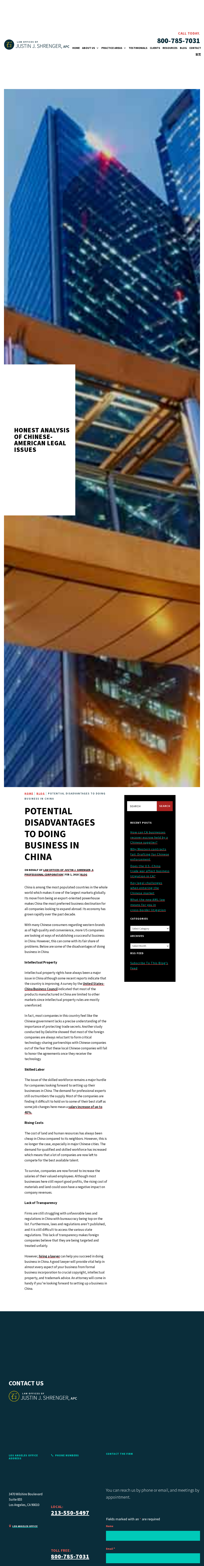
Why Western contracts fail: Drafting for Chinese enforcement (149, 854)
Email (110, 1549)
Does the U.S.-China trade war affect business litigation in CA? (150, 871)
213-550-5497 (70, 1513)
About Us (88, 48)
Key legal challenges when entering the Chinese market (146, 888)
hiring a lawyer (49, 1256)
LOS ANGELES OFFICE (25, 1526)
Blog (183, 48)
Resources (170, 48)
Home (76, 48)
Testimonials (138, 48)
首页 (198, 54)
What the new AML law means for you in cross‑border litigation (148, 905)
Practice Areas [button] (111, 48)
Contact (195, 48)
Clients (155, 48)
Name (109, 1526)
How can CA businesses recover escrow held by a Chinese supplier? (149, 837)
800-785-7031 (178, 41)
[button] (188, 1561)
